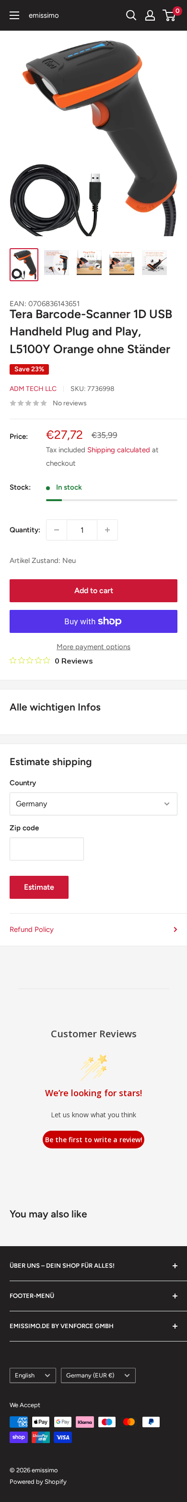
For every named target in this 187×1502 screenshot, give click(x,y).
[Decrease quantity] (57, 530)
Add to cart (93, 590)
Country (23, 783)
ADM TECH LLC (33, 389)
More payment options (93, 646)
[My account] (150, 15)
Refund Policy (32, 929)
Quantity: (25, 530)
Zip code (24, 828)
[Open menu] (14, 15)
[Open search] (131, 15)
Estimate (39, 887)
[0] (169, 15)
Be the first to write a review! (93, 1139)
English (25, 1375)
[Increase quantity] (107, 530)
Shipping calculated (118, 450)
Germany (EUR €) (90, 1375)
